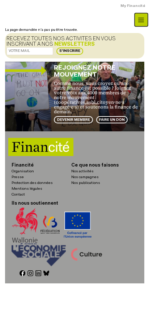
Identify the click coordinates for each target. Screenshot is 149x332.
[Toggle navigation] (141, 19)
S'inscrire (69, 51)
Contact (18, 195)
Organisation (23, 171)
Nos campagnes (85, 177)
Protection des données (32, 183)
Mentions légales (27, 189)
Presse (18, 177)
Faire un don (112, 120)
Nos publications (85, 183)
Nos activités (82, 171)
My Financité (132, 6)
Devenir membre (73, 120)
